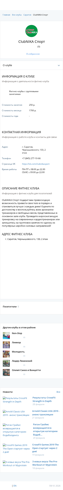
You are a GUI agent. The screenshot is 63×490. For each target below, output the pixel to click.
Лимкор (16, 342)
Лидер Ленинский (22, 360)
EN (14, 485)
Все (58, 391)
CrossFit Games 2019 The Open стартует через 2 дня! (45, 448)
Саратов (27, 14)
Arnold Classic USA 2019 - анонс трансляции (45, 412)
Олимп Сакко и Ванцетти (26, 370)
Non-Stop (17, 333)
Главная (6, 14)
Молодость (18, 351)
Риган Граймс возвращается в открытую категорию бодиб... (45, 429)
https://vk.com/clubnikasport (36, 163)
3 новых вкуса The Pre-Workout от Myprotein (45, 463)
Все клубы (17, 14)
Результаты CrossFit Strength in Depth (44, 399)
